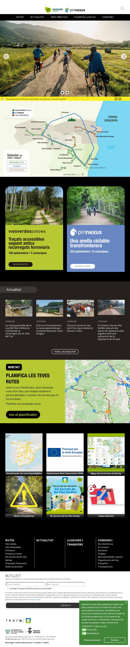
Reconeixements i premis (110, 556)
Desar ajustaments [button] (92, 640)
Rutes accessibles (14, 566)
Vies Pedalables (13, 547)
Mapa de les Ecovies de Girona (106, 473)
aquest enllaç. (36, 600)
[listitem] (61, 143)
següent (123, 56)
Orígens (102, 553)
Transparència (105, 566)
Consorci (108, 17)
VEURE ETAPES (85, 266)
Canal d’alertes (106, 516)
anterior (6, 56)
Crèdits (46, 643)
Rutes (20, 17)
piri (16, 166)
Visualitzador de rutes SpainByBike (24, 473)
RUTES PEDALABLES (16, 170)
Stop (67, 92)
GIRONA (16, 162)
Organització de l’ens (108, 560)
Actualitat (45, 540)
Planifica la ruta (84, 17)
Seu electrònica (105, 543)
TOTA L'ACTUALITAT (65, 351)
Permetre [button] (115, 640)
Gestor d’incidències (24, 516)
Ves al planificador (23, 414)
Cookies (38, 643)
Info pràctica (59, 17)
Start (62, 92)
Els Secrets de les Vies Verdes (65, 516)
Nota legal (9, 643)
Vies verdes (11, 543)
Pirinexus (10, 550)
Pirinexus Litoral (13, 553)
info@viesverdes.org (12, 639)
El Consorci (103, 547)
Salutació (102, 550)
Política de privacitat (24, 643)
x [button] (126, 602)
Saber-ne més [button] (100, 626)
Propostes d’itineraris (16, 563)
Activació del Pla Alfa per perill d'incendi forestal (23, 99)
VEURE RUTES (23, 264)
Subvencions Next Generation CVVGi (65, 473)
